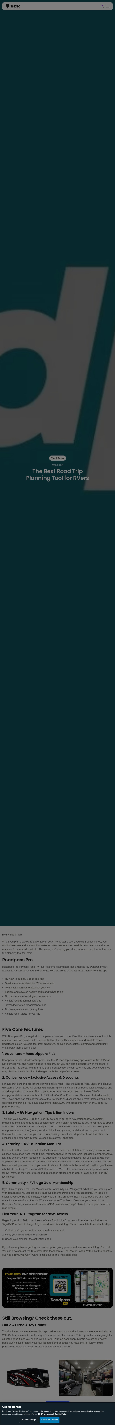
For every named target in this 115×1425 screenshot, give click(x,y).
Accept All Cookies (49, 1420)
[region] (57, 1413)
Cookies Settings (28, 1420)
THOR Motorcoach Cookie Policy (52, 1414)
